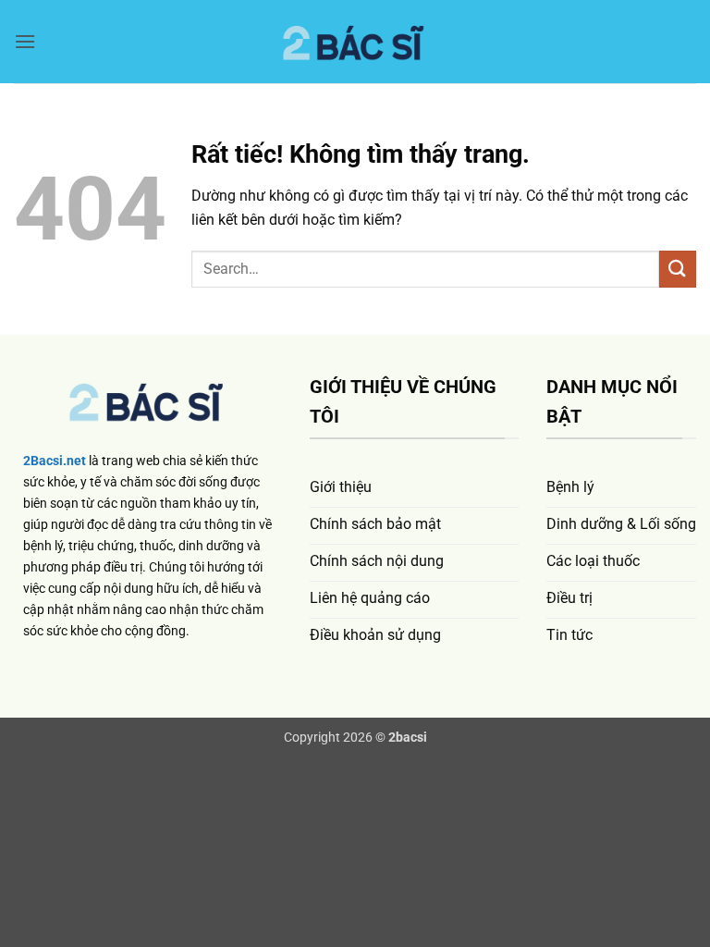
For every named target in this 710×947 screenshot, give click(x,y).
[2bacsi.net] (355, 42)
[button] (25, 41)
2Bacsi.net (54, 461)
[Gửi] (677, 269)
